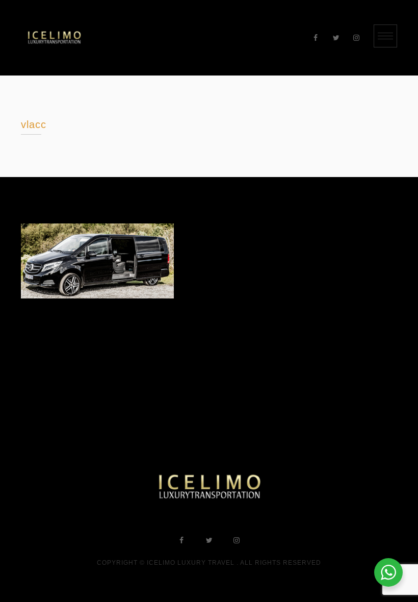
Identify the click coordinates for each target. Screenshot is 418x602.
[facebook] (315, 37)
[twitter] (336, 37)
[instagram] (356, 37)
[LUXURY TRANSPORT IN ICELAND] (54, 37)
